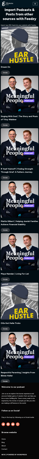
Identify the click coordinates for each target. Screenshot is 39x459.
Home (4, 439)
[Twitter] (3, 424)
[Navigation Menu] (35, 3)
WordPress (22, 455)
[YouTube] (13, 424)
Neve (4, 455)
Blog (3, 442)
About (4, 446)
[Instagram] (18, 424)
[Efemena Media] (8, 3)
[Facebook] (8, 424)
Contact (4, 449)
